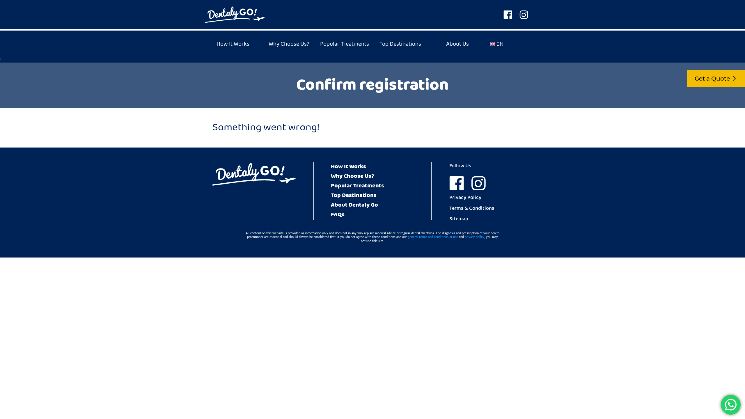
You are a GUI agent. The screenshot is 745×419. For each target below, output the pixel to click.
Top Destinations (400, 44)
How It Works (233, 44)
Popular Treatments (344, 44)
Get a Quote (712, 78)
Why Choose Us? (289, 44)
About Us (457, 44)
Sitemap (458, 219)
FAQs (338, 214)
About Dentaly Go (354, 205)
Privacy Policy (465, 198)
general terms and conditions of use (433, 237)
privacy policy (474, 237)
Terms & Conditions (471, 209)
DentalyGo (235, 14)
